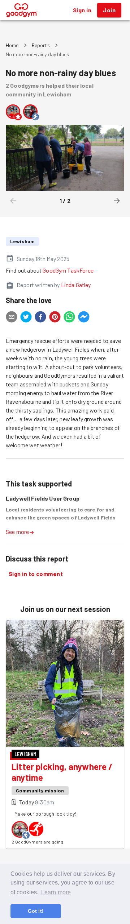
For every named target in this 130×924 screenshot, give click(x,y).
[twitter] (26, 318)
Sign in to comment (36, 573)
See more (17, 531)
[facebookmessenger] (84, 318)
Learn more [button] (56, 892)
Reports (41, 45)
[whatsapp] (69, 318)
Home (12, 45)
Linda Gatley (76, 284)
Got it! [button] (36, 911)
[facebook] (40, 318)
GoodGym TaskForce (68, 270)
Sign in (82, 10)
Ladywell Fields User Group (42, 498)
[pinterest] (55, 318)
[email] (11, 318)
